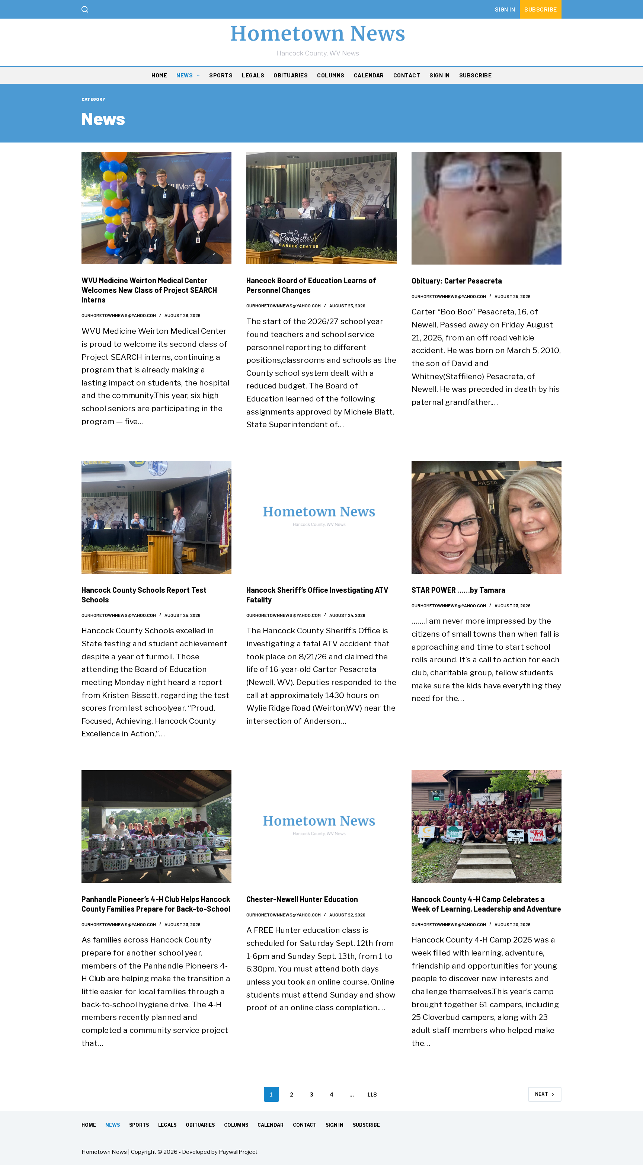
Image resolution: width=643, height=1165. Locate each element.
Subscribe (540, 9)
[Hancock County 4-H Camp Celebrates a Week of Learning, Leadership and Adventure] (487, 826)
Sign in (505, 9)
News (184, 75)
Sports (221, 75)
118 (372, 1094)
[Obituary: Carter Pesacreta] (487, 208)
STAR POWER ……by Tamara (458, 589)
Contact (406, 75)
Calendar (369, 75)
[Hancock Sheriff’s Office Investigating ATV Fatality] (321, 517)
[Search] (84, 9)
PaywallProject (238, 1152)
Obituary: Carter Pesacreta (457, 280)
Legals (253, 75)
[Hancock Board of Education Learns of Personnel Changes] (321, 208)
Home (159, 75)
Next (541, 1094)
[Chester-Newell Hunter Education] (321, 826)
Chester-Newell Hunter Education (302, 898)
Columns (331, 75)
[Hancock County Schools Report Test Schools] (156, 517)
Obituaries (290, 75)
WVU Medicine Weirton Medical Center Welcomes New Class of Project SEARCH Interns (149, 290)
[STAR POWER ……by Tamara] (487, 517)
